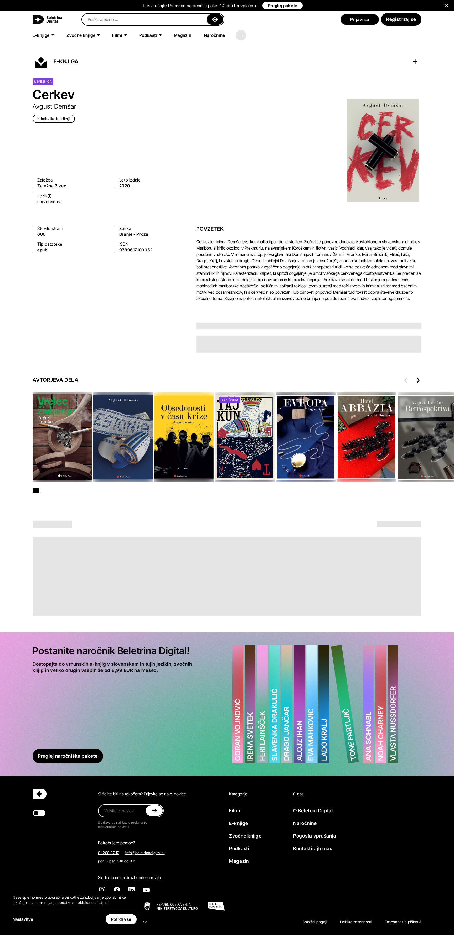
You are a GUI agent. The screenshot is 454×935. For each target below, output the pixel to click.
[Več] (241, 35)
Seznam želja (389, 61)
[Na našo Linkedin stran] (131, 890)
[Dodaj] (415, 61)
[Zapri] (215, 19)
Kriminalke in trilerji (53, 118)
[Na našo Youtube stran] (146, 890)
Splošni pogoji (315, 921)
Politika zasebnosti (356, 921)
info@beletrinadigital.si (144, 852)
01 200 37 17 (108, 852)
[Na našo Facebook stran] (117, 890)
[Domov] (47, 19)
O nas (298, 794)
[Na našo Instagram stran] (102, 890)
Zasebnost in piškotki (403, 921)
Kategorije (238, 794)
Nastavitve (23, 919)
